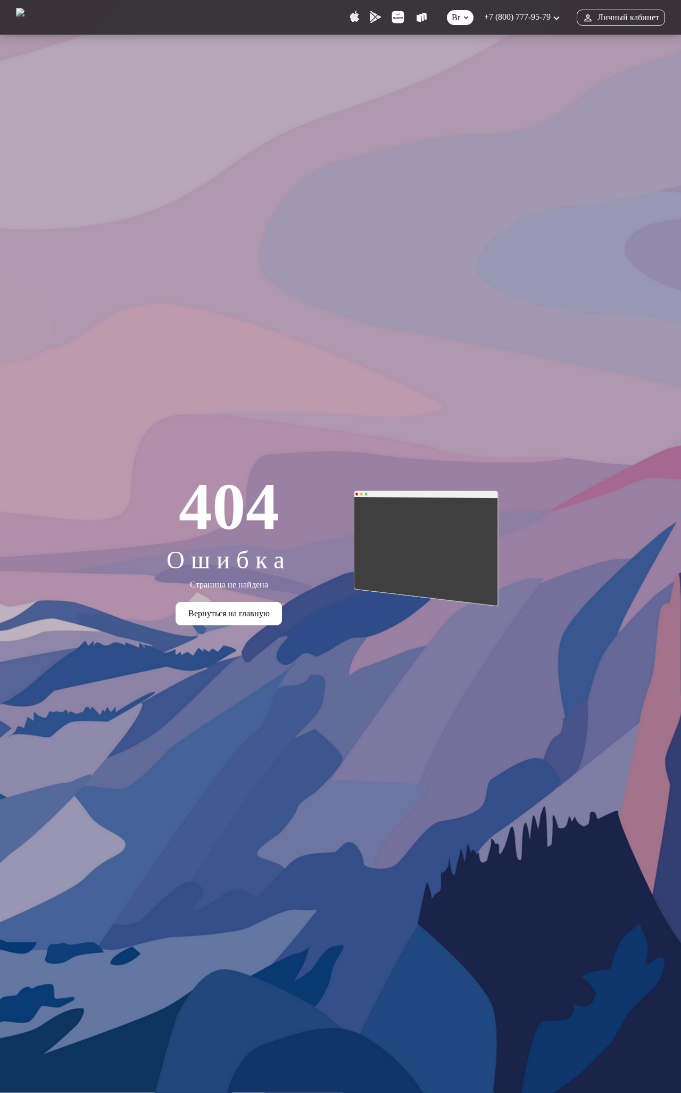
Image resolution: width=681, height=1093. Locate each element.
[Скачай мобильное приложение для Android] (375, 17)
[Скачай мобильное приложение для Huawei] (398, 17)
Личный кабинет (628, 17)
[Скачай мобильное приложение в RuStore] (421, 17)
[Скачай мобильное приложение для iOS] (354, 17)
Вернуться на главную (229, 613)
